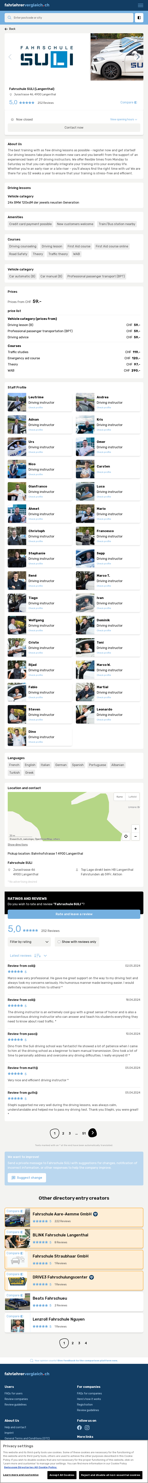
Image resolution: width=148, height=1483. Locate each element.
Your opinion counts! (76, 1360)
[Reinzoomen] (135, 829)
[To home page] (28, 5)
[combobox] (72, 17)
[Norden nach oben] (135, 806)
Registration (85, 1404)
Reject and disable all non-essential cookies (110, 1475)
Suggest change (29, 1177)
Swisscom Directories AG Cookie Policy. (30, 1467)
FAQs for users (14, 1393)
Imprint (9, 1433)
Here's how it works (89, 1399)
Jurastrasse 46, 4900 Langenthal (35, 94)
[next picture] (137, 57)
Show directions (18, 844)
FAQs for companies (89, 1393)
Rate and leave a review (74, 914)
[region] (74, 816)
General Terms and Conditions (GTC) (27, 1438)
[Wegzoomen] (135, 836)
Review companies (16, 1399)
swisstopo (28, 839)
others (56, 839)
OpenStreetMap (43, 839)
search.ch (17, 839)
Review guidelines (16, 1404)
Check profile (36, 407)
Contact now (74, 127)
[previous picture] (10, 57)
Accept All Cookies (62, 1475)
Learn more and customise (21, 1474)
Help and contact (15, 1427)
